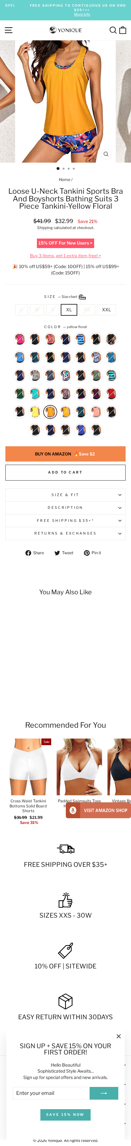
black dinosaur (96, 339)
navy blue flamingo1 (65, 339)
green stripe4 (111, 375)
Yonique (55, 1140)
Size (61, 296)
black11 (35, 339)
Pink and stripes (96, 412)
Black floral (65, 430)
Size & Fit (65, 495)
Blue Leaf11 (111, 357)
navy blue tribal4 (50, 394)
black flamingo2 (111, 412)
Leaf (96, 430)
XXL (106, 309)
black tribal (35, 430)
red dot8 (111, 394)
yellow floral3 (65, 412)
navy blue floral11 (65, 357)
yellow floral (50, 412)
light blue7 (19, 357)
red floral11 (50, 339)
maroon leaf (96, 394)
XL (69, 309)
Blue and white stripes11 (96, 357)
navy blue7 (19, 375)
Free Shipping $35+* (65, 520)
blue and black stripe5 (80, 339)
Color (65, 327)
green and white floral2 (19, 394)
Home (64, 179)
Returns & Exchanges (65, 533)
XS (87, 309)
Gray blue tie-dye (50, 375)
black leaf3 (50, 357)
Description (65, 507)
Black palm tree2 (80, 394)
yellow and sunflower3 (35, 412)
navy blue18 (96, 375)
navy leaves (50, 430)
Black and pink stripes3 (65, 394)
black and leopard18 (80, 375)
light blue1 (80, 430)
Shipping (45, 228)
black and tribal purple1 (80, 357)
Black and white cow (19, 412)
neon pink (19, 339)
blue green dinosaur (35, 357)
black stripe (35, 375)
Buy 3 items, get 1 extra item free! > (65, 255)
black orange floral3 (111, 339)
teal (80, 412)
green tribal (35, 394)
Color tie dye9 (65, 375)
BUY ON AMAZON (65, 453)
